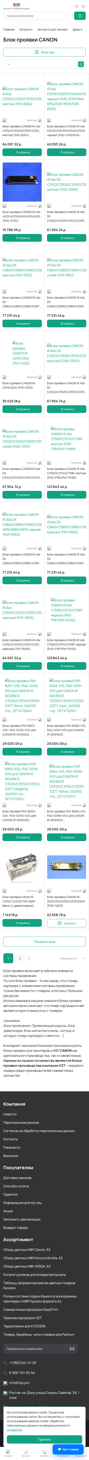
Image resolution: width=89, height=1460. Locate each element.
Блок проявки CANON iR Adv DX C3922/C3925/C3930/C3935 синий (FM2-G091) (21, 473)
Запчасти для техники (52, 29)
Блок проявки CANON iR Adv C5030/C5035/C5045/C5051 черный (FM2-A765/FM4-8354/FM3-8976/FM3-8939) (66, 130)
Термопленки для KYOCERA (24, 1326)
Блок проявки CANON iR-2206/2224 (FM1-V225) (19, 385)
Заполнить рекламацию (22, 1219)
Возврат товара (15, 1227)
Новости (10, 1114)
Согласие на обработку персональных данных (39, 1131)
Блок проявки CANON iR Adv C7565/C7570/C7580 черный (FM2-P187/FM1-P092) (66, 644)
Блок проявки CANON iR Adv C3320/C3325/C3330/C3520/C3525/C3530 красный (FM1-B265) (22, 644)
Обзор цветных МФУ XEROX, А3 (27, 1266)
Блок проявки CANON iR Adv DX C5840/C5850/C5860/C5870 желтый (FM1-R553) (21, 302)
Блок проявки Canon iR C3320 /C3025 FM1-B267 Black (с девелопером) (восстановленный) (19, 901)
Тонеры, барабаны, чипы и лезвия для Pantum (38, 1334)
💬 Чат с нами (68, 1449)
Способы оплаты (16, 1186)
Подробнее (14, 1430)
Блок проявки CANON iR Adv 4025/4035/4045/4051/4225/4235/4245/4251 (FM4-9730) (22, 216)
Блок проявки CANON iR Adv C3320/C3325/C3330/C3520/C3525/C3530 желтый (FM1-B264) (22, 130)
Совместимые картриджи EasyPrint (30, 1309)
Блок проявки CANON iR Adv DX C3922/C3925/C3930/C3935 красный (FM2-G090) (66, 387)
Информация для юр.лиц (22, 1202)
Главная (8, 29)
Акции (8, 1211)
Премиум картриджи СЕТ (22, 1318)
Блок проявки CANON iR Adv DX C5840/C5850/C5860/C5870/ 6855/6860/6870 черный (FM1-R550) (22, 558)
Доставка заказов (17, 1177)
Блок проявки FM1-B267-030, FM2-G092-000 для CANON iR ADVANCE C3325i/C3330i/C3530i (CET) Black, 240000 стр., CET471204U (21, 730)
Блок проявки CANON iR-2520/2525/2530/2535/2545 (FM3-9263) (66, 901)
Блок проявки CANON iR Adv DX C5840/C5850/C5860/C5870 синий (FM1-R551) (66, 302)
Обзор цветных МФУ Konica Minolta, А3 (33, 1258)
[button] (80, 16)
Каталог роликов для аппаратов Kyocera (34, 1274)
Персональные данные (21, 1122)
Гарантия (10, 1194)
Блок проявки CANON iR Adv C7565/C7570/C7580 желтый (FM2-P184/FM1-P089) (66, 473)
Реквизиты (11, 1147)
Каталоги (25, 29)
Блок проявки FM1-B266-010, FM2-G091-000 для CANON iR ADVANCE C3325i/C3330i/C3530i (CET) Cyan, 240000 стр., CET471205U (66, 730)
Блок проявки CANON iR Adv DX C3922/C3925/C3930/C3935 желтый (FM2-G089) (66, 216)
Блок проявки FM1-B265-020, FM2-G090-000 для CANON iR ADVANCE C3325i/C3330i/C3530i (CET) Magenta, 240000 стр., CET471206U (21, 815)
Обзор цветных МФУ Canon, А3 (26, 1249)
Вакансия (10, 1155)
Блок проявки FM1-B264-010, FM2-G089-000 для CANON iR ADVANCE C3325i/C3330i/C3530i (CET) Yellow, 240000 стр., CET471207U (66, 815)
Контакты (10, 1139)
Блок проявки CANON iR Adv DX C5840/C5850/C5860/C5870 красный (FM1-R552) (66, 558)
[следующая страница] (28, 958)
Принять (44, 1439)
